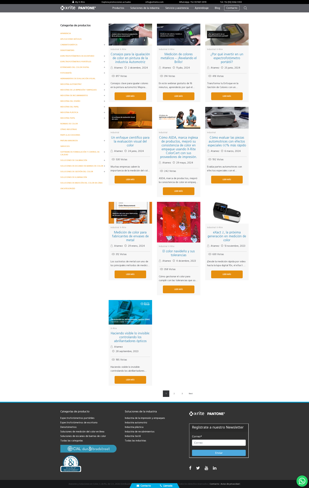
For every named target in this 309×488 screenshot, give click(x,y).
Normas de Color (69, 123)
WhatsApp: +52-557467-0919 (192, 2)
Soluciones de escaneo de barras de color (81, 166)
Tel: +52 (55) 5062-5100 (231, 2)
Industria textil (67, 118)
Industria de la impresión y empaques (78, 90)
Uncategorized (67, 188)
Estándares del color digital (74, 67)
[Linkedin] (214, 469)
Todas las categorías (71, 440)
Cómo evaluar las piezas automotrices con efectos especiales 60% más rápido (227, 141)
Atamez (118, 67)
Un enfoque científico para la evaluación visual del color (130, 141)
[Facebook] (190, 468)
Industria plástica (69, 112)
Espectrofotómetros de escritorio (77, 56)
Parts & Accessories (70, 135)
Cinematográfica (68, 44)
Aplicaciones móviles (71, 39)
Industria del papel (69, 106)
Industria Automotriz (70, 84)
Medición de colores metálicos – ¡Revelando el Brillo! (179, 58)
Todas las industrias (135, 440)
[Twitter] (198, 469)
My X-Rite (80, 2)
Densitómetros (68, 427)
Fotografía (66, 73)
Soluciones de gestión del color (76, 171)
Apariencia (65, 33)
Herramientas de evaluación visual (77, 78)
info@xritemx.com (154, 2)
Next (191, 393)
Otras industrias (68, 129)
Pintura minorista (69, 140)
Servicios (65, 146)
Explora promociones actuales (116, 2)
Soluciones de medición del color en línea (81, 183)
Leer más (130, 96)
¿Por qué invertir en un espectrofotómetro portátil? (227, 58)
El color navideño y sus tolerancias (179, 253)
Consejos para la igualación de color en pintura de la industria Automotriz (130, 58)
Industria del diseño (70, 101)
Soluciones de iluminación (73, 177)
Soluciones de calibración (73, 160)
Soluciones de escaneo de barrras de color (83, 436)
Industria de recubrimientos (74, 95)
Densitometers (67, 50)
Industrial (115, 49)
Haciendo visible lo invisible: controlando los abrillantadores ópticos (130, 337)
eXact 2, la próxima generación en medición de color (227, 236)
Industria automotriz (136, 422)
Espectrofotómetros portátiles (75, 61)
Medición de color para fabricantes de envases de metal (130, 236)
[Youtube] (206, 469)
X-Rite (123, 49)
